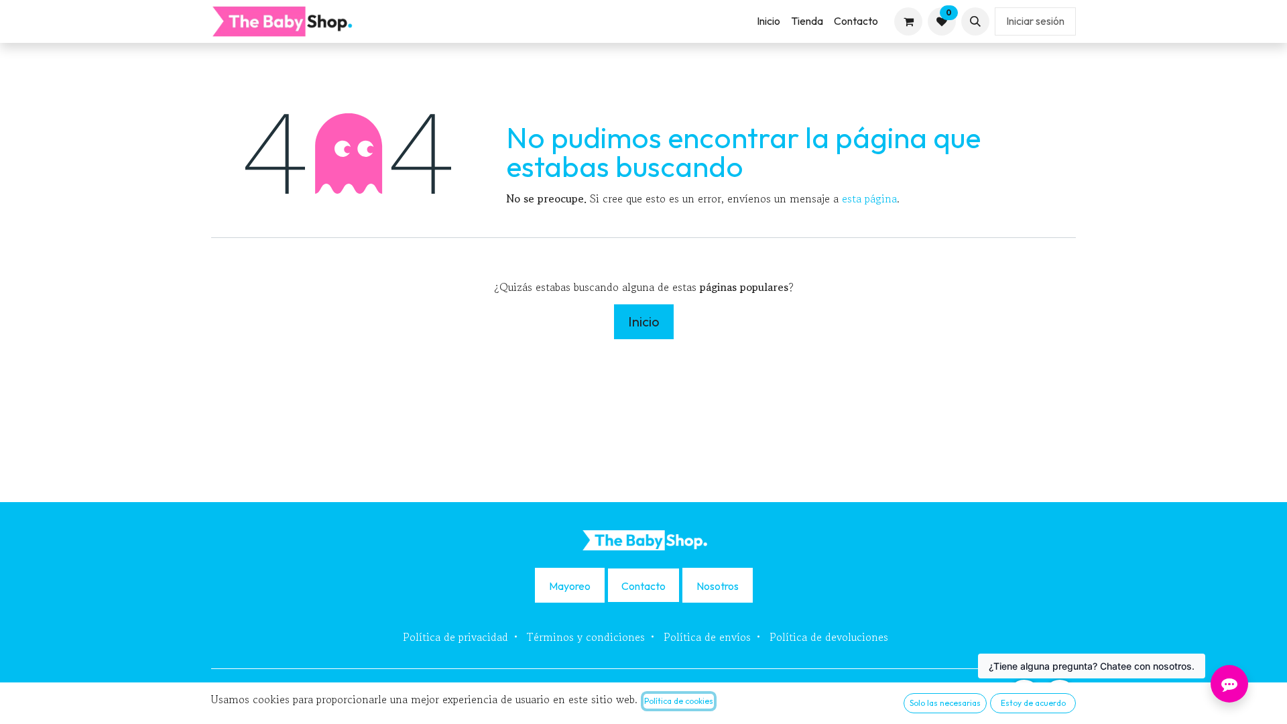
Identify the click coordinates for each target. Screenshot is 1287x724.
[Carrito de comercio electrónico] (908, 21)
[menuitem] (768, 21)
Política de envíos (707, 637)
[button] (975, 21)
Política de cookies (678, 701)
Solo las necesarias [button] (945, 703)
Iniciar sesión (1035, 20)
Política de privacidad (455, 637)
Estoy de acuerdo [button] (1033, 703)
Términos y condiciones (586, 637)
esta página (869, 198)
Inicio (644, 321)
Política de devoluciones (829, 637)
